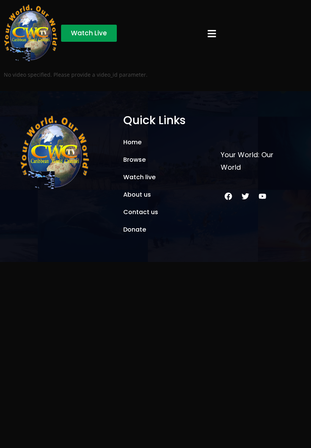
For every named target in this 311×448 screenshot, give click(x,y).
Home (132, 142)
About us (137, 194)
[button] (211, 33)
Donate (134, 229)
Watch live (139, 177)
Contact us (140, 212)
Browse (134, 159)
